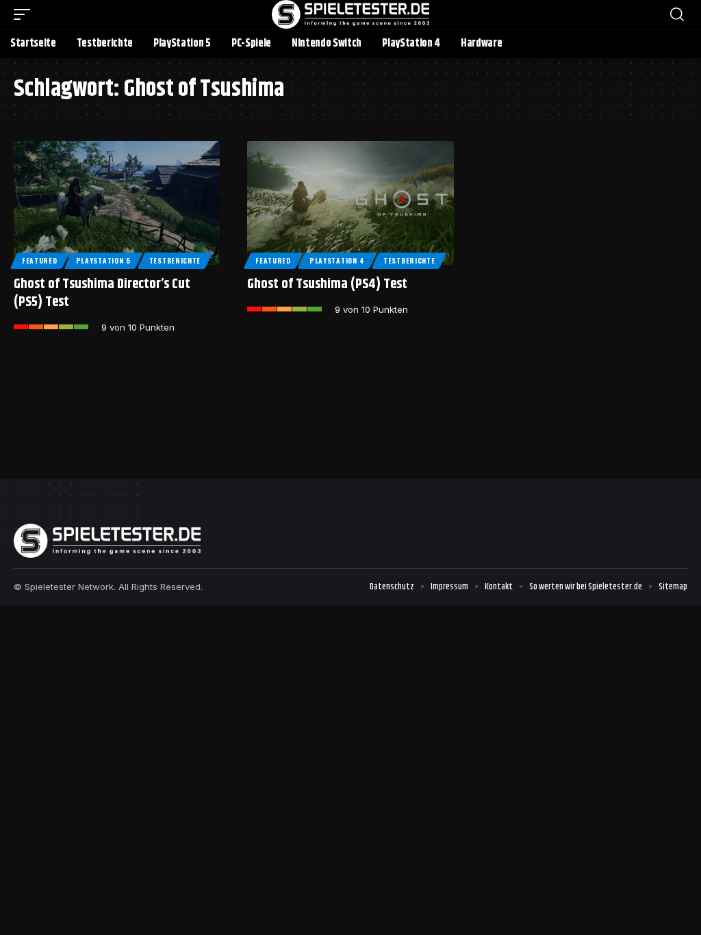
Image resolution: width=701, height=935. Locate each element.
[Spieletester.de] (350, 14)
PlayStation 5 (103, 260)
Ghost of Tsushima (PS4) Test (327, 284)
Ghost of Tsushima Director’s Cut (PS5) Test (102, 293)
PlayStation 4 (337, 260)
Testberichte (175, 260)
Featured (40, 260)
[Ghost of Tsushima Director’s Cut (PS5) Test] (117, 203)
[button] (25, 14)
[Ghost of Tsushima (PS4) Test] (350, 203)
